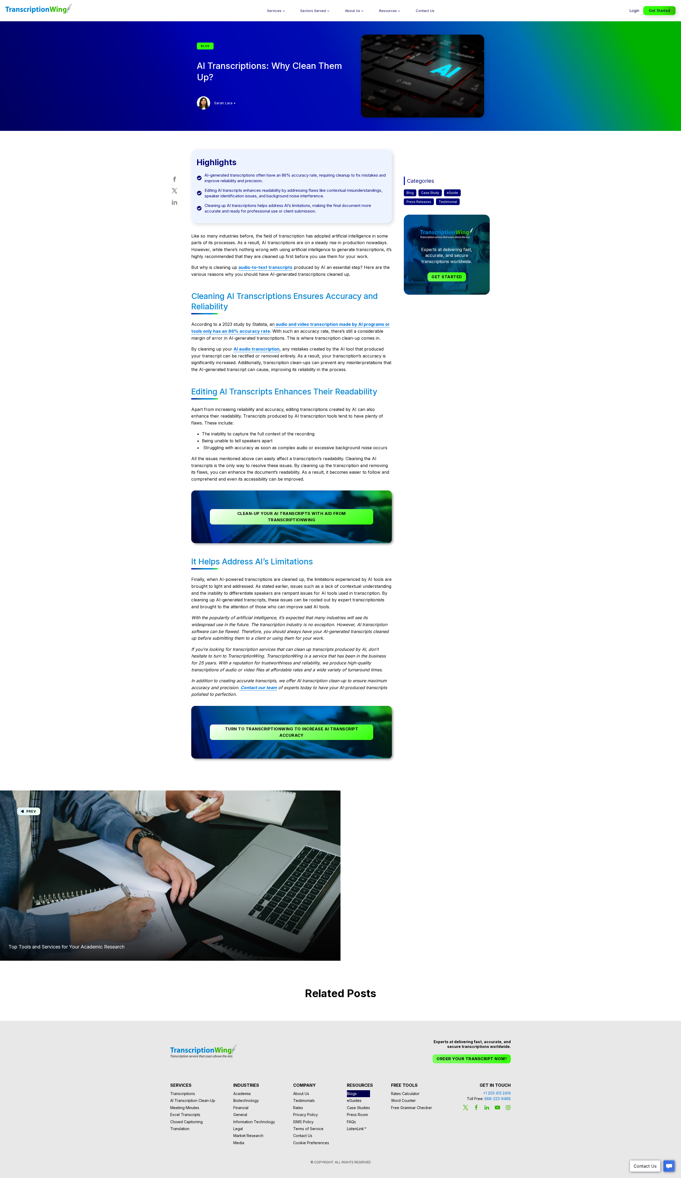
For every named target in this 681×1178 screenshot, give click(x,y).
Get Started (659, 10)
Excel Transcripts (185, 1114)
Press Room (357, 1114)
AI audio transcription (257, 349)
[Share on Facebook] (174, 180)
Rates (298, 1107)
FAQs (351, 1121)
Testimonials (304, 1100)
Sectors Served (313, 11)
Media (238, 1142)
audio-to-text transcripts (265, 267)
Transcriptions (182, 1093)
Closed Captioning (186, 1121)
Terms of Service (308, 1128)
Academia (242, 1093)
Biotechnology (246, 1100)
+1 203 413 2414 (497, 1093)
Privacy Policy (305, 1114)
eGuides (354, 1100)
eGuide (452, 193)
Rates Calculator (405, 1093)
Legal (238, 1128)
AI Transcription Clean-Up (192, 1100)
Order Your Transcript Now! (472, 1058)
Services (274, 11)
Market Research (248, 1135)
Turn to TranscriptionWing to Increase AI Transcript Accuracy (291, 732)
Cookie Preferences (311, 1142)
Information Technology (254, 1121)
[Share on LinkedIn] (174, 203)
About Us (352, 11)
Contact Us (425, 11)
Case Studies (358, 1107)
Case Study (430, 193)
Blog (410, 193)
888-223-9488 (497, 1098)
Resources (388, 11)
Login (634, 10)
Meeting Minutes (184, 1107)
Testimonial (448, 202)
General (240, 1114)
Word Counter (403, 1100)
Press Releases (418, 202)
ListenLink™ (356, 1128)
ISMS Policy (303, 1121)
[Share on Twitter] (174, 192)
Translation (179, 1128)
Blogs (352, 1093)
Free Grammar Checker (411, 1107)
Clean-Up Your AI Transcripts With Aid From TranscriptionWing (291, 516)
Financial (240, 1107)
